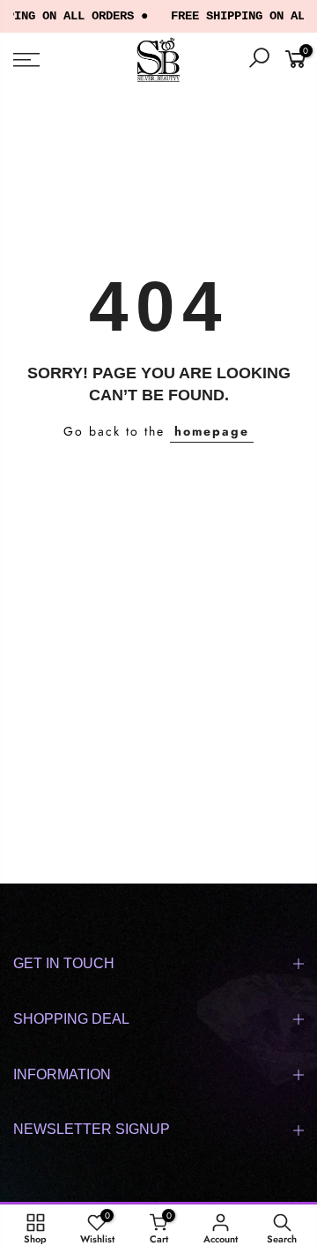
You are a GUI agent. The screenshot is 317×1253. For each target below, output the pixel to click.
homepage (211, 431)
